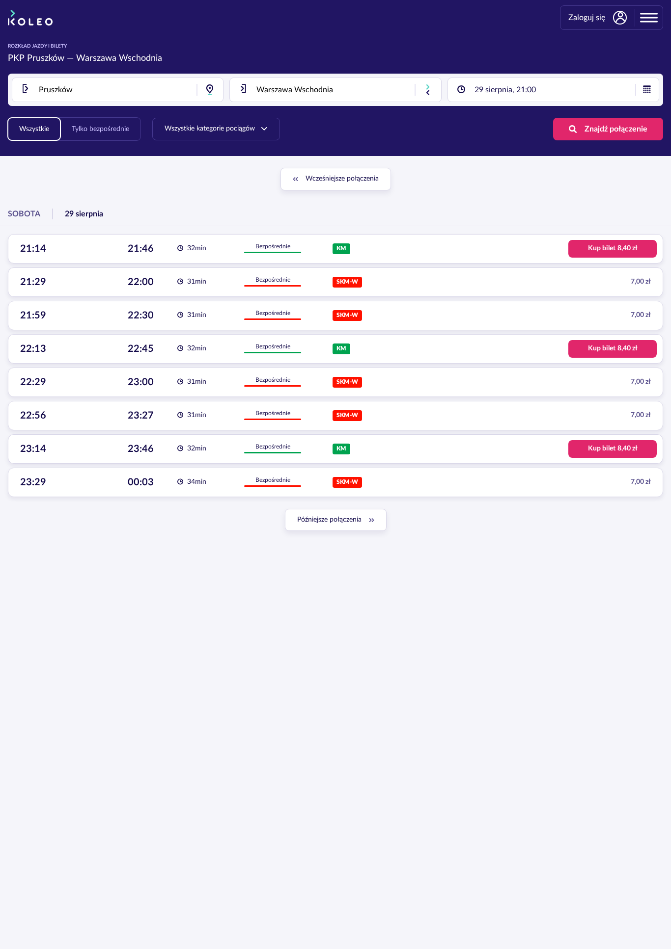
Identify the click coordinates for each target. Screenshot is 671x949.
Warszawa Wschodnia (119, 58)
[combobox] (117, 90)
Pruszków (45, 58)
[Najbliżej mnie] (209, 90)
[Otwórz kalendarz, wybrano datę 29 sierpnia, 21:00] (647, 90)
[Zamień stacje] (428, 90)
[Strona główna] (30, 18)
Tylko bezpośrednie (100, 129)
